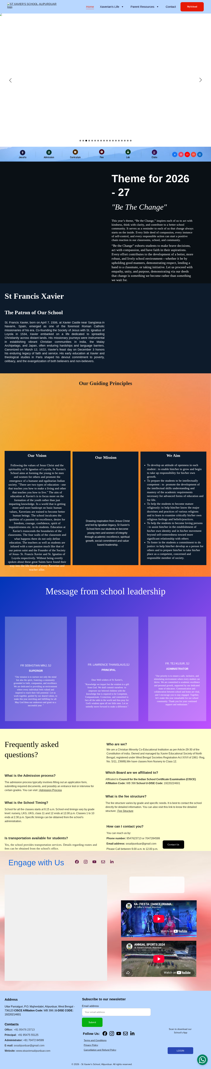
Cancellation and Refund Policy (100, 1050)
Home (90, 6)
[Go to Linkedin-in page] (112, 862)
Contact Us (173, 844)
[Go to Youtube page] (94, 862)
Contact (171, 6)
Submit (92, 1022)
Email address (90, 1006)
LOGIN (180, 1050)
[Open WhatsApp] (202, 1059)
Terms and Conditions (95, 1040)
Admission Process (50, 790)
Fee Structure (125, 811)
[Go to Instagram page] (86, 862)
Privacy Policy (91, 1045)
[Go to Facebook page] (77, 862)
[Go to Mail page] (103, 862)
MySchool (192, 6)
